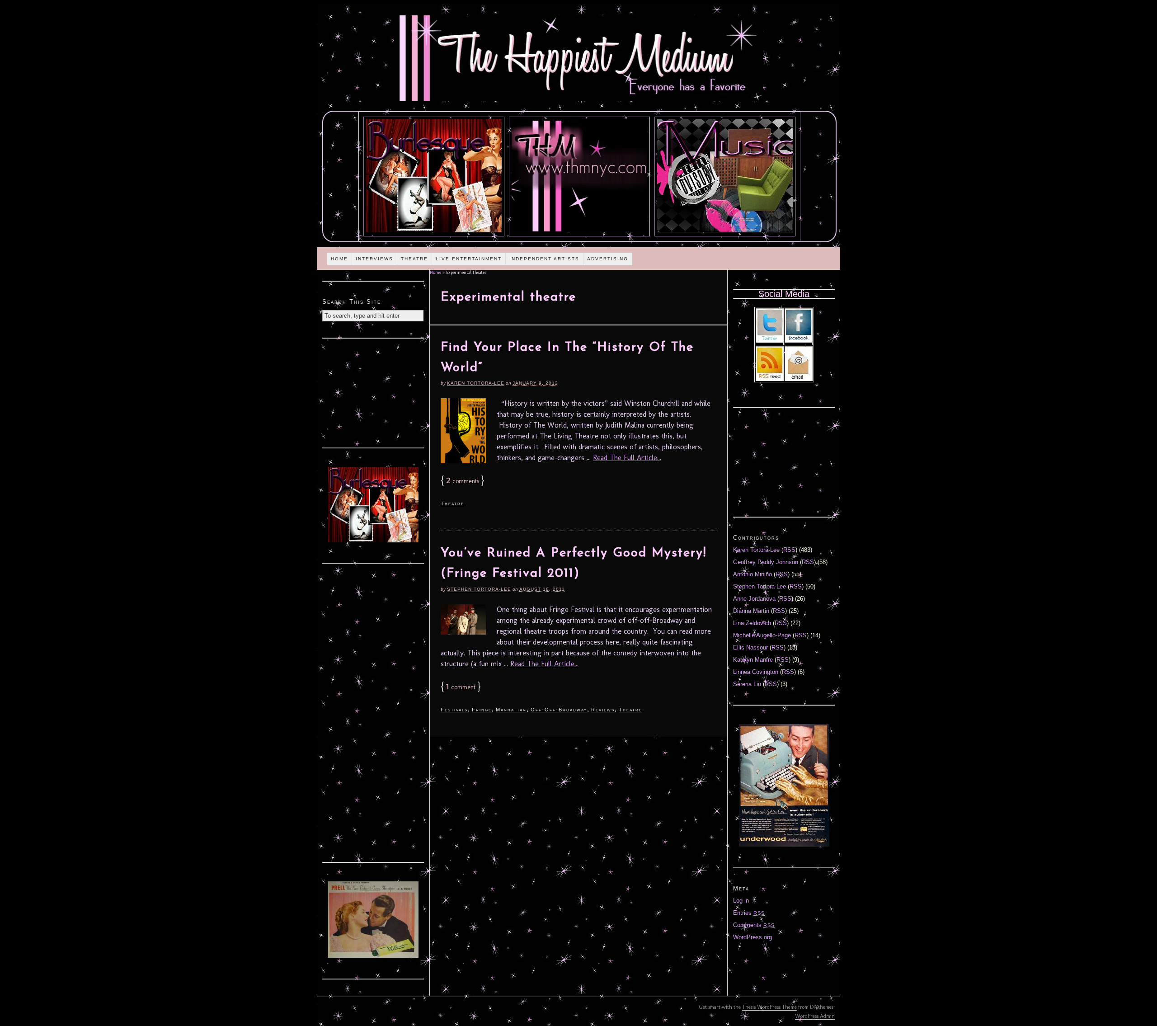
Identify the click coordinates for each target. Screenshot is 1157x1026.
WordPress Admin (815, 1016)
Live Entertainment (469, 258)
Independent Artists (544, 258)
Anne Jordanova (754, 598)
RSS (789, 549)
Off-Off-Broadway (559, 709)
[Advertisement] (373, 392)
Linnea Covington (755, 671)
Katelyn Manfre (753, 659)
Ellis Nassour (750, 647)
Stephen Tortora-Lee (479, 589)
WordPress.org (752, 937)
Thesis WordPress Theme (769, 1007)
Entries (749, 912)
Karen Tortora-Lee (475, 383)
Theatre (414, 258)
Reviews (603, 709)
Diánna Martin (751, 610)
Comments (754, 925)
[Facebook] (798, 340)
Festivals (454, 709)
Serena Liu (747, 684)
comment (460, 687)
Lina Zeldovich (752, 623)
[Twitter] (769, 340)
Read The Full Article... (627, 457)
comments (462, 481)
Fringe (482, 709)
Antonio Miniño (752, 574)
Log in (741, 900)
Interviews (374, 258)
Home (339, 258)
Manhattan (511, 709)
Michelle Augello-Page (762, 635)
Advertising (607, 258)
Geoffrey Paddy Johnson (765, 562)
